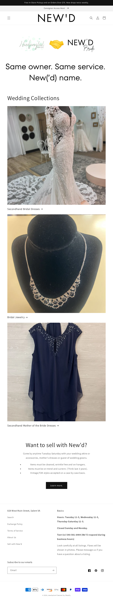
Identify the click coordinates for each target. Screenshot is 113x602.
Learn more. (56, 485)
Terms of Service (15, 530)
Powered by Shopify (63, 595)
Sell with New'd (14, 544)
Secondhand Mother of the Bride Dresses (31, 425)
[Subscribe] (53, 570)
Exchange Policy (15, 524)
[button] (9, 18)
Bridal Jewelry (16, 317)
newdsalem (52, 595)
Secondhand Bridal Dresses (23, 209)
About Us (11, 537)
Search (10, 517)
